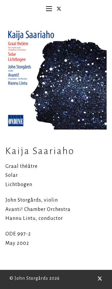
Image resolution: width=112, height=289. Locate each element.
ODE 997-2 (18, 234)
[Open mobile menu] (49, 8)
